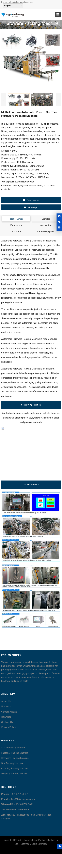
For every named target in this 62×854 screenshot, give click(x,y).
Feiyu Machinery (20, 809)
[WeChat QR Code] (59, 222)
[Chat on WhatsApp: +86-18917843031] (59, 216)
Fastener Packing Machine (14, 753)
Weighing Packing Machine (14, 773)
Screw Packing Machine (13, 747)
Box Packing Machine (12, 763)
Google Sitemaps (38, 844)
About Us (6, 701)
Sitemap (25, 844)
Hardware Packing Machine (15, 758)
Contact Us (7, 722)
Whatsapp (33, 207)
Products (6, 706)
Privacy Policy (8, 727)
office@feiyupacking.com (21, 2)
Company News (9, 711)
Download (6, 717)
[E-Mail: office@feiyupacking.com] (59, 227)
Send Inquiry (33, 200)
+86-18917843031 (19, 794)
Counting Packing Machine (14, 768)
